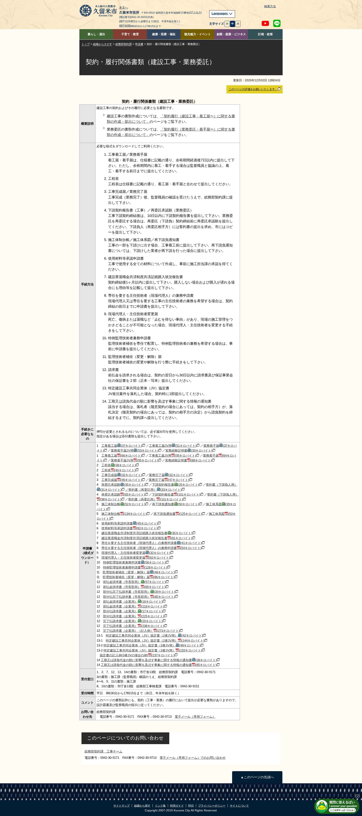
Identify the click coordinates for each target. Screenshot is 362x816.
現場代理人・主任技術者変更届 (135, 552)
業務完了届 (169, 475)
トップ (85, 44)
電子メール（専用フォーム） (195, 716)
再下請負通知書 (175, 504)
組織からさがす (102, 44)
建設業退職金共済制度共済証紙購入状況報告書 (146, 533)
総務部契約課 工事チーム (103, 751)
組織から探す (142, 805)
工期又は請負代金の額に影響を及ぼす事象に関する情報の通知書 (159, 660)
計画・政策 (265, 34)
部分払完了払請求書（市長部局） (139, 591)
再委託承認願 (123, 484)
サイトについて (239, 805)
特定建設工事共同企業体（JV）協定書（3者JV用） (151, 645)
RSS (191, 805)
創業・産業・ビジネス (231, 34)
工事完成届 (121, 475)
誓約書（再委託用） (155, 499)
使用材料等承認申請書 (129, 523)
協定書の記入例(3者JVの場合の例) (137, 655)
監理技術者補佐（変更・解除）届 (139, 572)
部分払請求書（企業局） (133, 611)
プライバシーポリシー (211, 805)
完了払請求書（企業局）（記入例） (141, 630)
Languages (220, 13)
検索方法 (270, 6)
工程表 (118, 465)
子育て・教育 (130, 34)
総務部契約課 (123, 44)
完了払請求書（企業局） (133, 621)
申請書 (139, 44)
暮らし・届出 (96, 34)
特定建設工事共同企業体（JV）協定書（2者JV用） (154, 635)
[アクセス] (196, 12)
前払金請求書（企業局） (133, 601)
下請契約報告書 (175, 484)
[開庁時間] (125, 25)
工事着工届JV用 (173, 445)
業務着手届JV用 (134, 450)
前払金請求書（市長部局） (134, 582)
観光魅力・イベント (197, 34)
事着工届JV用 (174, 455)
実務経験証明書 (188, 450)
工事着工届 (121, 445)
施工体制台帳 (123, 504)
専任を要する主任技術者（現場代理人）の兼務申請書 (151, 543)
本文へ (123, 7)
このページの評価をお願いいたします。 (253, 89)
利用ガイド (177, 805)
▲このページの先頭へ (257, 777)
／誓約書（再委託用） (153, 489)
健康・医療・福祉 (164, 34)
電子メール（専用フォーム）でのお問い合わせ (193, 757)
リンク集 (160, 805)
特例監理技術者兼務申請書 (134, 562)
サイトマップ (121, 805)
